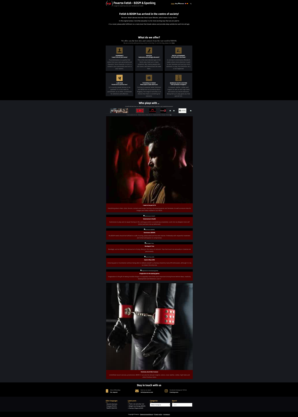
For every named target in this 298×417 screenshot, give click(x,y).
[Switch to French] (185, 4)
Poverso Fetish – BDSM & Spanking (134, 3)
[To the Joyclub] (119, 110)
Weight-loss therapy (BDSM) (137, 406)
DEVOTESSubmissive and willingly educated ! (149, 56)
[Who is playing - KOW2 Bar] (163, 110)
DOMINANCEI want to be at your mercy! (119, 56)
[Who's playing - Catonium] (152, 110)
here (173, 43)
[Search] (191, 3)
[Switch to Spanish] (187, 4)
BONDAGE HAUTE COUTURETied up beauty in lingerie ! (178, 84)
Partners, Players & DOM (136, 408)
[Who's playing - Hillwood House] (170, 110)
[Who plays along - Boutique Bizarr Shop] (174, 110)
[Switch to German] (181, 4)
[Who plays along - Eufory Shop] (183, 110)
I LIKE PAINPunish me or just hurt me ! (120, 84)
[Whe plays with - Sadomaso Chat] (140, 110)
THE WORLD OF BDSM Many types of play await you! (149, 84)
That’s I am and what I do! (136, 404)
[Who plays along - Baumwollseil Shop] (191, 110)
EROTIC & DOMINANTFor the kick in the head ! (178, 56)
